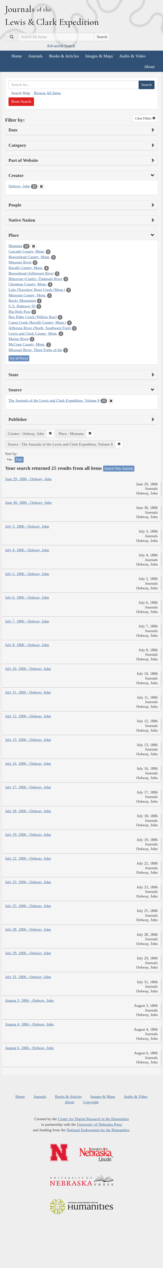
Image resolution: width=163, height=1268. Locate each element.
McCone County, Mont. (26, 344)
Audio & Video (132, 56)
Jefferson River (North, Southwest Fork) (39, 328)
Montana (15, 246)
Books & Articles (64, 56)
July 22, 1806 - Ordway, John (28, 858)
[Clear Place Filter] (34, 246)
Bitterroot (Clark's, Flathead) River (35, 279)
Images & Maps (99, 56)
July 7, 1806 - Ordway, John (27, 621)
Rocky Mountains (22, 300)
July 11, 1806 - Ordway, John (28, 692)
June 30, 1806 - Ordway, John (28, 502)
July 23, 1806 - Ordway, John (28, 882)
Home (16, 56)
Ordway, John (19, 186)
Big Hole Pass (19, 311)
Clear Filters (143, 118)
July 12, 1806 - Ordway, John (28, 716)
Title (9, 459)
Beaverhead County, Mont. (29, 257)
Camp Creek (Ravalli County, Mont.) (37, 322)
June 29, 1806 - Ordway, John (28, 479)
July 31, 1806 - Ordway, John (28, 977)
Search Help (20, 93)
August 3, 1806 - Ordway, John (29, 1000)
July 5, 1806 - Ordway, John (27, 574)
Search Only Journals (118, 468)
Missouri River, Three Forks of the (35, 350)
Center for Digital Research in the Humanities (93, 1119)
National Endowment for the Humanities (98, 1130)
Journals (35, 56)
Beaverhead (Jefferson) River (31, 273)
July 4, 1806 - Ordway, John (27, 550)
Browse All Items (47, 93)
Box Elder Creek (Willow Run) (32, 317)
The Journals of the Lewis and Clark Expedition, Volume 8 (54, 400)
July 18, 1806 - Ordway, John (28, 811)
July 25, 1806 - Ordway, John (28, 906)
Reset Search (21, 101)
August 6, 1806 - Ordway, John (29, 1048)
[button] (50, 433)
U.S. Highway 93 (21, 306)
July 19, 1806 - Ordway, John (28, 834)
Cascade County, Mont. (26, 251)
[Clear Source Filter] (111, 401)
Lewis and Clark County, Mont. (33, 333)
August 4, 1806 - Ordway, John (29, 1024)
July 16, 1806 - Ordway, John (28, 763)
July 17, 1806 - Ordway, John (28, 787)
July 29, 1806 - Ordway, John (28, 953)
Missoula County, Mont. (27, 295)
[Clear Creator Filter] (41, 186)
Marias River (18, 339)
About (149, 66)
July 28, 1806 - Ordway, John (28, 929)
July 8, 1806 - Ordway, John (27, 645)
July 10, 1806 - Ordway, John (28, 669)
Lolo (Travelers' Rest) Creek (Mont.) (36, 290)
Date (19, 459)
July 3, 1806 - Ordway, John (27, 526)
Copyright (90, 1102)
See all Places (19, 358)
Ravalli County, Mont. (25, 268)
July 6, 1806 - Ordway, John (27, 597)
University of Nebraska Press (99, 1124)
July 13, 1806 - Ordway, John (28, 740)
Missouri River (20, 262)
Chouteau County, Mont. (27, 284)
